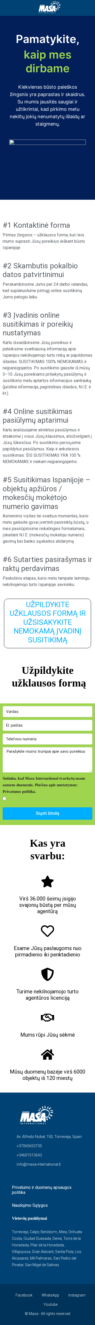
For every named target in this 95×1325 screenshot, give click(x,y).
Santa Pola (64, 1252)
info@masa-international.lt (39, 1164)
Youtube (50, 1304)
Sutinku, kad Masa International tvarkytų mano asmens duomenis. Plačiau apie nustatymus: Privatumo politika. (44, 785)
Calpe (34, 1232)
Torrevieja (20, 1232)
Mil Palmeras (41, 1258)
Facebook (23, 1295)
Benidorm (49, 1232)
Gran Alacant (43, 1252)
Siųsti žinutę (47, 813)
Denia (57, 1238)
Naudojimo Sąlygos (30, 1205)
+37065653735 (29, 1146)
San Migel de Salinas (42, 1265)
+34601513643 (29, 1155)
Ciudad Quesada (37, 1238)
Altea (63, 1232)
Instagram (77, 1295)
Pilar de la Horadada (47, 1245)
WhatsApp (50, 1295)
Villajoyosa (21, 1252)
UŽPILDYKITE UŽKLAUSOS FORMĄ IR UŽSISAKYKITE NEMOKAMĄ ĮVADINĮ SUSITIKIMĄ (48, 622)
